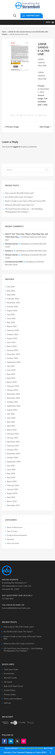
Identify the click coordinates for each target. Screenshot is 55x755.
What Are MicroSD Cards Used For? (19, 205)
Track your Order (11, 669)
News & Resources (14, 527)
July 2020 (11, 466)
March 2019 (12, 501)
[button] (48, 22)
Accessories (9, 673)
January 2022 (12, 438)
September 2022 (13, 406)
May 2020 (11, 473)
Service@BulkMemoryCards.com (16, 608)
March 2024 (12, 346)
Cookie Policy (9, 690)
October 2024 (12, 334)
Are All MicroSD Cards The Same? (19, 197)
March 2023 (12, 382)
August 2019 (12, 493)
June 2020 (11, 470)
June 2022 (11, 418)
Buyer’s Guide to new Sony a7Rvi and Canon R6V (25, 201)
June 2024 (11, 342)
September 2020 (13, 462)
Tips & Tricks (12, 531)
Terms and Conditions (13, 699)
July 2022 (11, 414)
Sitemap (7, 703)
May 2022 (11, 422)
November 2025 (13, 303)
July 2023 (11, 366)
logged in (16, 147)
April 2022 (11, 426)
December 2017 (13, 505)
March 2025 (12, 326)
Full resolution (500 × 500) (42, 101)
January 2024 (12, 350)
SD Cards (8, 682)
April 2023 (11, 378)
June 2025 (11, 318)
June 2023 (11, 370)
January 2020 (12, 489)
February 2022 (13, 434)
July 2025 (11, 314)
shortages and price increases (30, 748)
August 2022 (12, 410)
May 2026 (11, 291)
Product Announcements (17, 535)
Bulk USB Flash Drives (13, 686)
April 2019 (11, 497)
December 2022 (13, 394)
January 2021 (12, 450)
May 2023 (11, 374)
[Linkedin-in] (10, 741)
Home (4, 32)
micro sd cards (13, 543)
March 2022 (12, 430)
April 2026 (11, 295)
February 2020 (13, 485)
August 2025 (12, 310)
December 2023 (13, 354)
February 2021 (13, 446)
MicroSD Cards (10, 678)
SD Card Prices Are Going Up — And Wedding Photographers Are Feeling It (23, 649)
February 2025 (13, 330)
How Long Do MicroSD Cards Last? (19, 193)
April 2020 (11, 477)
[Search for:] (27, 170)
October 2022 (12, 402)
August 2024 (12, 338)
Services (10, 539)
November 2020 (13, 454)
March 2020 (12, 481)
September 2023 (13, 362)
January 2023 (12, 390)
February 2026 (13, 299)
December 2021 (13, 442)
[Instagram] (23, 741)
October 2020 (12, 458)
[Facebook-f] (4, 741)
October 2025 (12, 307)
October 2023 (12, 358)
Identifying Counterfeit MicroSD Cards (31, 251)
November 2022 (13, 398)
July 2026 (11, 287)
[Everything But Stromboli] (27, 9)
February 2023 (13, 386)
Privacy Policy (10, 694)
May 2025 (11, 322)
